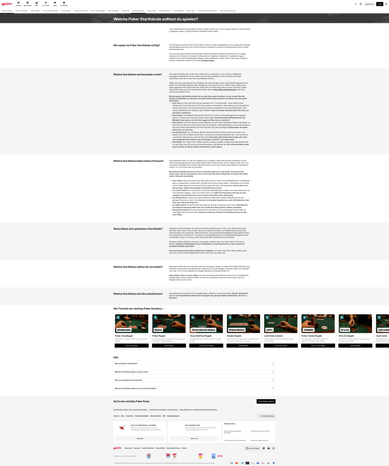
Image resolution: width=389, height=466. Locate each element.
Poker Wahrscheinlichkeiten (225, 90)
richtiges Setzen (207, 60)
